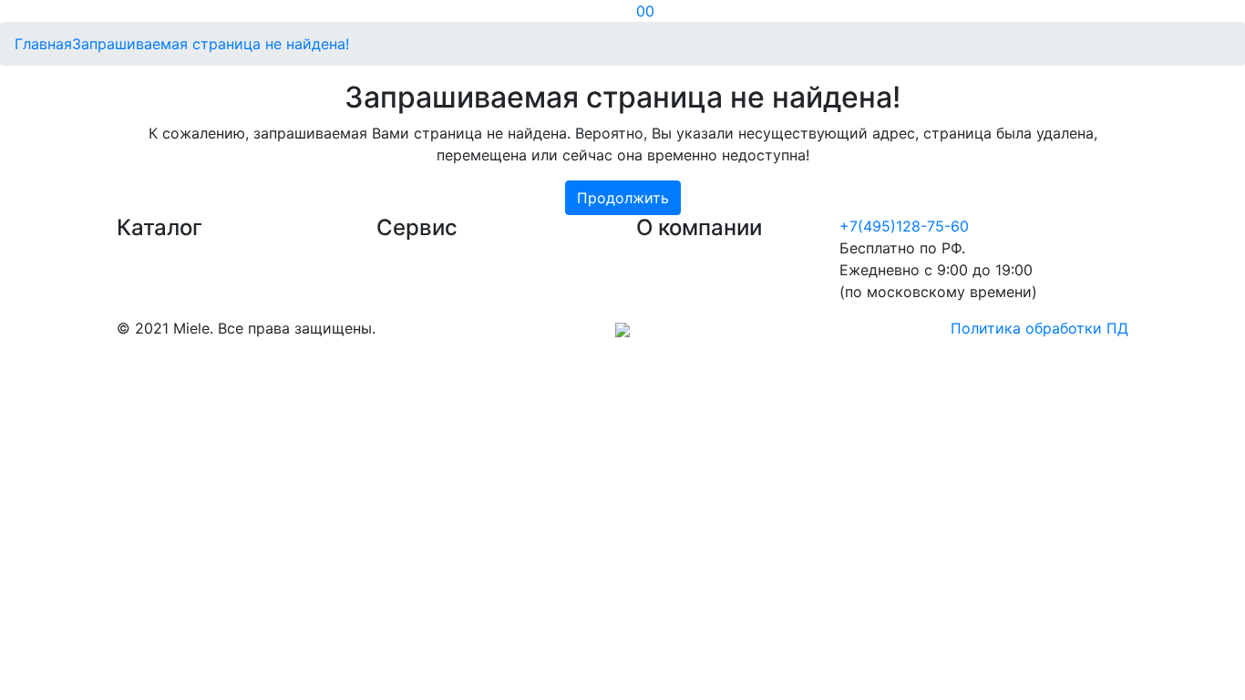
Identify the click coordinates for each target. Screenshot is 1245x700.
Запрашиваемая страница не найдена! (210, 44)
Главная (43, 44)
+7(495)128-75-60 (904, 226)
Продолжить (623, 198)
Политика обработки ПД (1039, 328)
